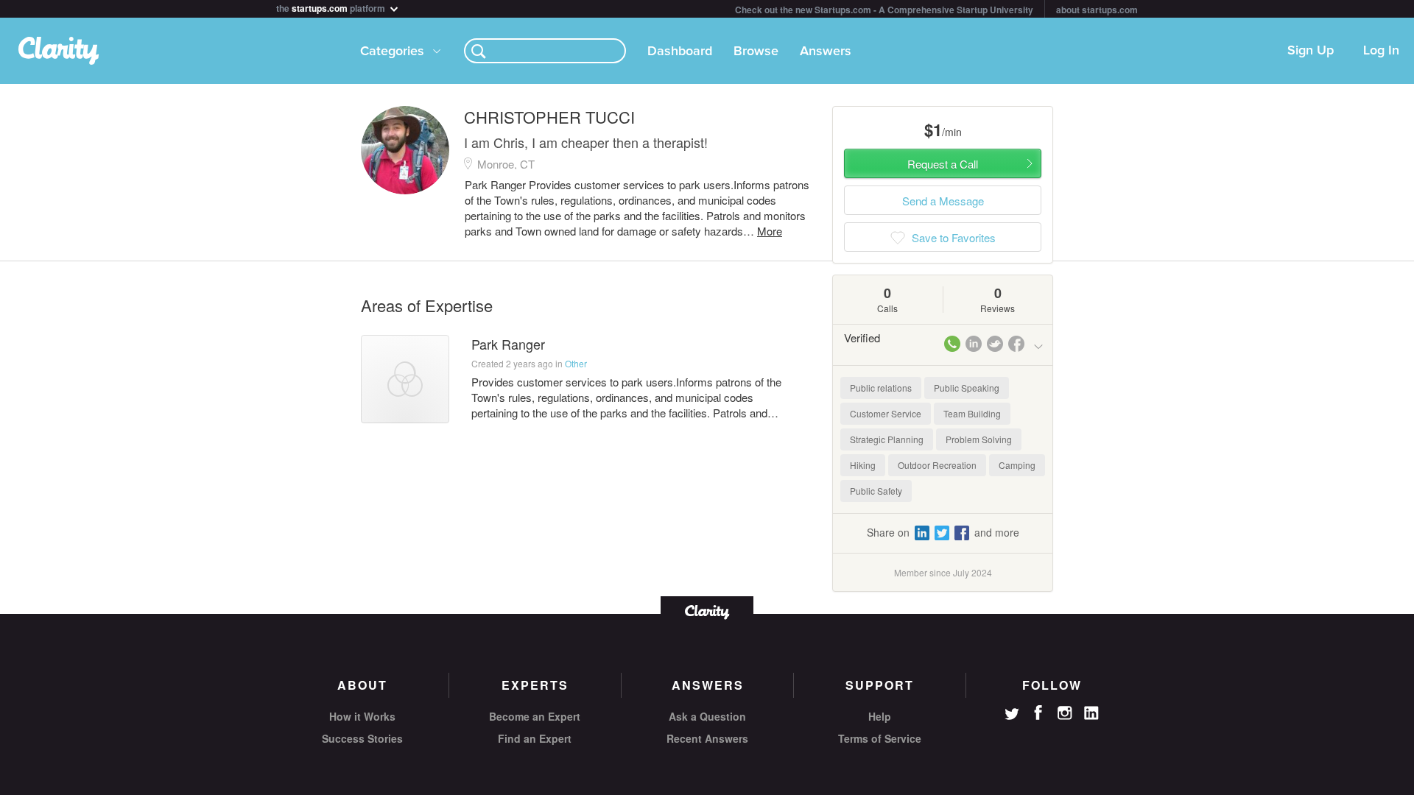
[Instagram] (1065, 713)
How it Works (362, 716)
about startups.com (1097, 9)
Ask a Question (707, 716)
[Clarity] (707, 610)
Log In (1381, 50)
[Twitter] (1012, 715)
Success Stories (362, 738)
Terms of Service (879, 738)
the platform (331, 7)
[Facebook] (1038, 712)
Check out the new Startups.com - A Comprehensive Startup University (884, 9)
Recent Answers (707, 738)
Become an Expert (534, 716)
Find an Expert (534, 738)
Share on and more (943, 532)
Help (879, 716)
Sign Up (1310, 50)
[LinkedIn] (1091, 713)
